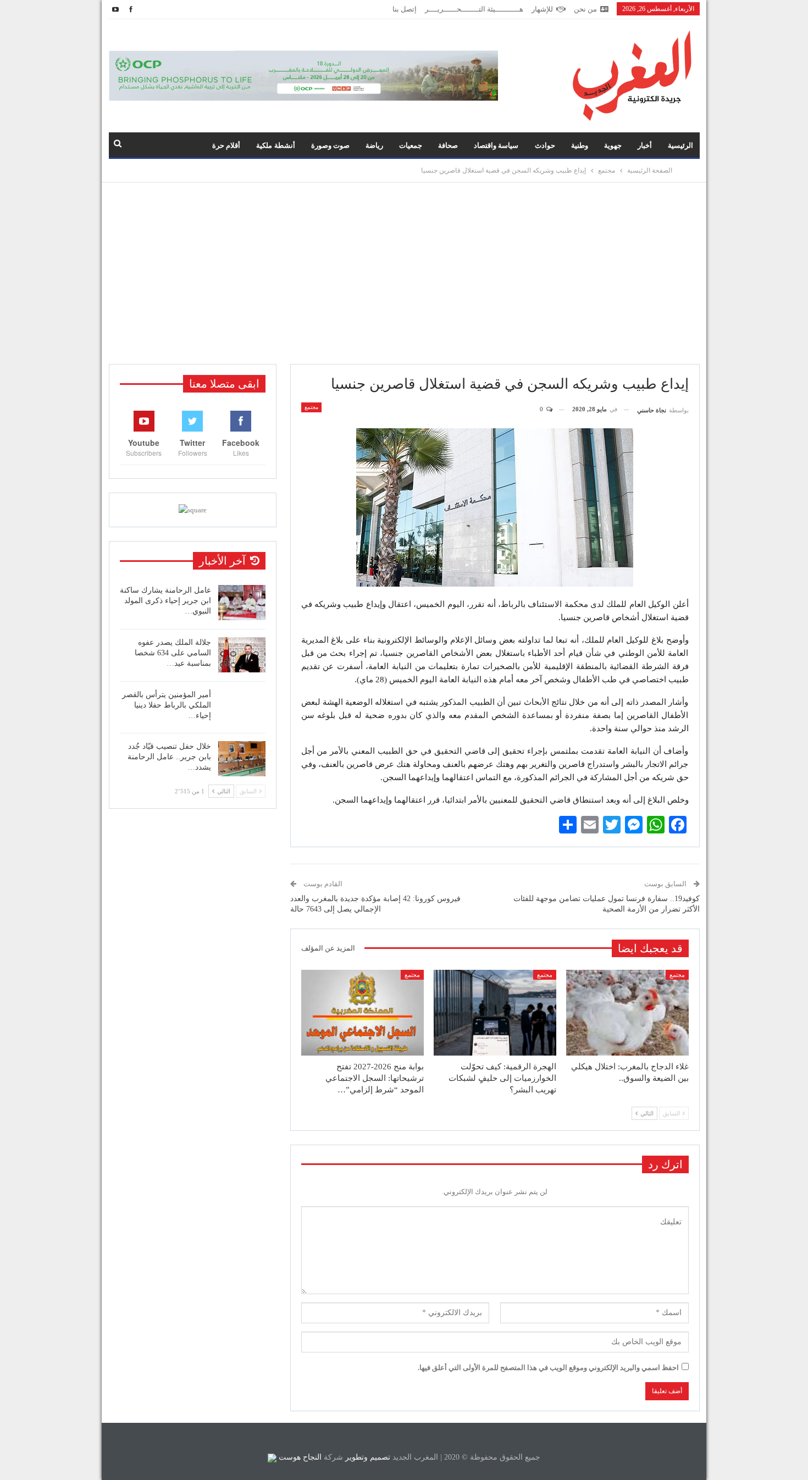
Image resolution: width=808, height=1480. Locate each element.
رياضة (374, 145)
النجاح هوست (299, 1457)
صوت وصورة (330, 145)
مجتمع (311, 407)
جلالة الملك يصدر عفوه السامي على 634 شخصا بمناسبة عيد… (173, 652)
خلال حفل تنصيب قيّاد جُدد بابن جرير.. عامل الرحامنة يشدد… (169, 756)
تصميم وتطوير (367, 1457)
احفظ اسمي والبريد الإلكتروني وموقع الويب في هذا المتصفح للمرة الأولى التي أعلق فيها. (548, 1367)
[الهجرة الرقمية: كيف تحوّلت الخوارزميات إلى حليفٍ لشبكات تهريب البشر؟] (495, 1013)
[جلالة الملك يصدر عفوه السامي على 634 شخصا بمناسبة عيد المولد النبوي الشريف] (241, 654)
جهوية (613, 145)
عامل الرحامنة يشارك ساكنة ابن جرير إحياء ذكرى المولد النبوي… (165, 600)
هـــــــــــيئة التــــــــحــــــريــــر (474, 9)
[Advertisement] (404, 273)
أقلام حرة (226, 145)
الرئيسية (680, 145)
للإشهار (542, 9)
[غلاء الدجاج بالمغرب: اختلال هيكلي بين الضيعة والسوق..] (627, 1013)
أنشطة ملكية (275, 145)
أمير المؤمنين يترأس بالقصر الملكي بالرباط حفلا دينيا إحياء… (166, 705)
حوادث (545, 145)
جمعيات (410, 145)
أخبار (645, 145)
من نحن (585, 9)
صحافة (448, 145)
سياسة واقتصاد (496, 145)
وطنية (579, 145)
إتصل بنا (404, 9)
